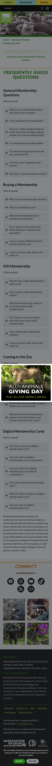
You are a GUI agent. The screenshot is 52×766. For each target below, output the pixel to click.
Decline (32, 761)
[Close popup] (48, 367)
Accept (19, 761)
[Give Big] (26, 382)
